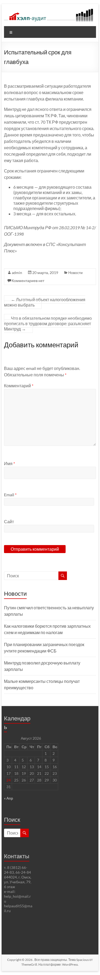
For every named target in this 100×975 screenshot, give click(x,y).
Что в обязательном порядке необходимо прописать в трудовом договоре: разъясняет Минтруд (48, 323)
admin (17, 272)
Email (10, 494)
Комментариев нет (28, 280)
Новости (75, 272)
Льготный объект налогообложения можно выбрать (44, 302)
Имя (9, 463)
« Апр (8, 798)
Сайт (9, 521)
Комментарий (18, 385)
